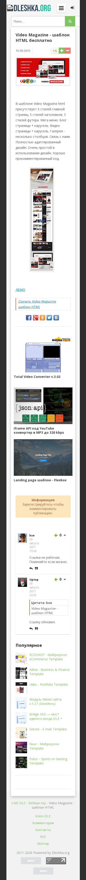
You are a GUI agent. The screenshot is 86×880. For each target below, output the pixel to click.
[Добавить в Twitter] (49, 317)
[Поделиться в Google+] (35, 317)
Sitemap (43, 843)
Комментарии (43, 823)
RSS (43, 836)
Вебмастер (37, 803)
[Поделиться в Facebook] (28, 317)
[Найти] (70, 21)
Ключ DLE (43, 816)
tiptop (34, 580)
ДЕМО (20, 289)
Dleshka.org (29, 8)
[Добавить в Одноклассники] (42, 317)
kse (32, 535)
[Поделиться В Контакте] (56, 317)
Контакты (43, 830)
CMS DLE (18, 803)
